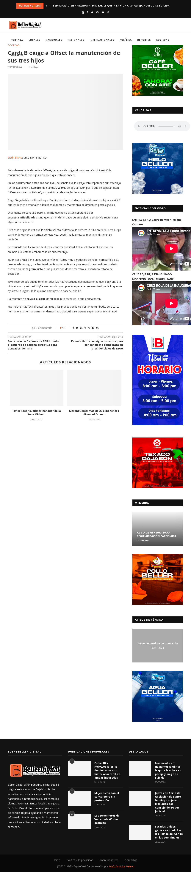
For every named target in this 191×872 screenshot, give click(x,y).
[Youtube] (103, 12)
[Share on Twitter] (77, 328)
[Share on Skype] (97, 328)
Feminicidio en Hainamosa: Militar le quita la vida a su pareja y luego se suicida (111, 5)
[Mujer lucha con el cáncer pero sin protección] (79, 798)
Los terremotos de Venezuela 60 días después (107, 819)
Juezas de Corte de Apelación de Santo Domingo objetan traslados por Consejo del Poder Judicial (168, 802)
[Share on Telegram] (93, 328)
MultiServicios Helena (121, 866)
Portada (17, 39)
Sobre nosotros (109, 860)
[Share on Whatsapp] (89, 328)
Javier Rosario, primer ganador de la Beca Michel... (36, 412)
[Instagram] (97, 12)
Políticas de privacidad (80, 860)
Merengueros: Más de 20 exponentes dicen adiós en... (94, 412)
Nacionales (54, 39)
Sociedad (162, 39)
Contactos (131, 860)
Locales (34, 39)
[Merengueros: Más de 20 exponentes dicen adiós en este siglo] (94, 388)
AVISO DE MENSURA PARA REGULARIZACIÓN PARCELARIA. (157, 534)
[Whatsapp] (108, 12)
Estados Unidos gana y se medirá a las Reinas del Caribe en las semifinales (169, 832)
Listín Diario (15, 157)
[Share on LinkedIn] (81, 328)
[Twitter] (92, 12)
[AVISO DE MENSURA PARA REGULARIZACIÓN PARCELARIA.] (157, 529)
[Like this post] (66, 328)
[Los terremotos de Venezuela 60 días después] (79, 821)
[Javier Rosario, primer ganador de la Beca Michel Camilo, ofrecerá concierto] (36, 388)
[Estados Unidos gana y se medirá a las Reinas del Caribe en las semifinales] (140, 832)
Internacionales (102, 39)
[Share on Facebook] (73, 328)
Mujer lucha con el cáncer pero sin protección (106, 796)
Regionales (76, 39)
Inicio (57, 860)
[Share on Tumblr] (85, 328)
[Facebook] (87, 12)
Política (126, 39)
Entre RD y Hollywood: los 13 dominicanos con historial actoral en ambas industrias (107, 770)
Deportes (144, 39)
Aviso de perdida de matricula (157, 643)
